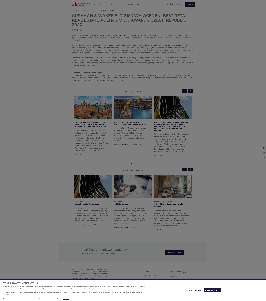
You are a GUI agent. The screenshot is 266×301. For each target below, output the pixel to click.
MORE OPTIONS (195, 290)
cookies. (66, 299)
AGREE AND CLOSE (212, 290)
